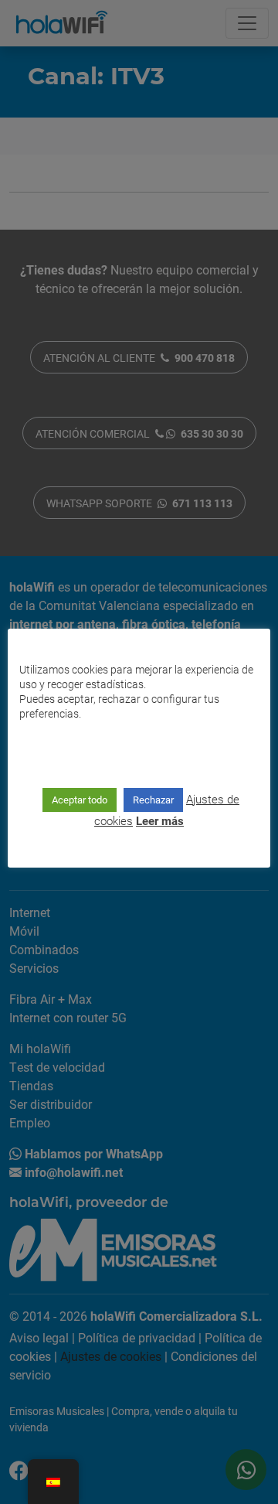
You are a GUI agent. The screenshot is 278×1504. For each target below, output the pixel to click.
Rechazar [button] (153, 800)
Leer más (160, 820)
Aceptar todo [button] (79, 800)
